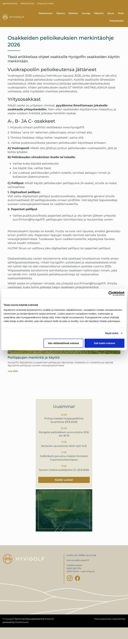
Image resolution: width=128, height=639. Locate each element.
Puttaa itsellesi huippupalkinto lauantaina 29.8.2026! (64, 420)
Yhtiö (121, 13)
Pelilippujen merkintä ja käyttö (33, 357)
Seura (110, 13)
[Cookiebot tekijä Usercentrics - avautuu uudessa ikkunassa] (110, 293)
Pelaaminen (46, 13)
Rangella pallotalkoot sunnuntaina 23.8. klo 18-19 (64, 434)
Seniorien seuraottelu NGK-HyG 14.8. (64, 445)
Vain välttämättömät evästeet (63, 343)
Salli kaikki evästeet (104, 343)
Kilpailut (99, 13)
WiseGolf (49, 619)
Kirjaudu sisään (45, 3)
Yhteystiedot (116, 20)
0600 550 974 (73, 568)
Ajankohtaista (9, 3)
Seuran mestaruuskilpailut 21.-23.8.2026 (64, 469)
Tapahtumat (64, 510)
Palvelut (73, 13)
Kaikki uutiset (64, 479)
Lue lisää (13, 371)
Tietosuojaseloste (102, 619)
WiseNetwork (22, 622)
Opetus (60, 13)
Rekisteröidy (27, 3)
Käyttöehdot (119, 619)
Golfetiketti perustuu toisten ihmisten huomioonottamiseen (64, 458)
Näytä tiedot (111, 333)
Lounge (86, 13)
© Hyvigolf (7, 619)
